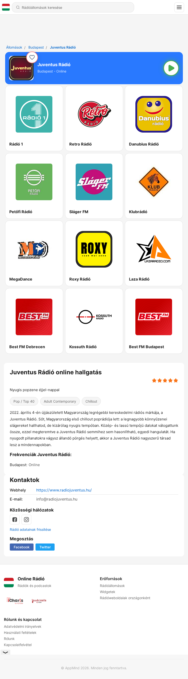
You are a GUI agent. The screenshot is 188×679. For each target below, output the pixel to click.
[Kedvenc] (32, 57)
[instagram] (26, 519)
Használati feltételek (20, 632)
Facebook (22, 547)
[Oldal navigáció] (179, 7)
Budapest (36, 47)
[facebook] (15, 519)
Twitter (45, 547)
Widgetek (107, 592)
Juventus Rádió (63, 47)
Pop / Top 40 (24, 401)
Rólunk (9, 639)
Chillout (91, 401)
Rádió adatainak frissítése (30, 529)
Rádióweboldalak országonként (125, 598)
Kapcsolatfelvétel (18, 645)
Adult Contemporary (60, 401)
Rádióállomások (112, 586)
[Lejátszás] (171, 68)
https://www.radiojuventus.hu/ (64, 490)
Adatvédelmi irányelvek (22, 626)
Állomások (14, 47)
